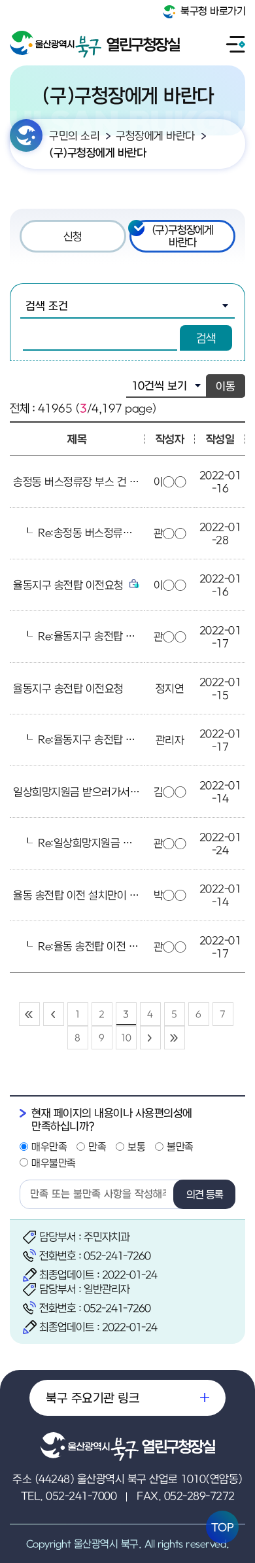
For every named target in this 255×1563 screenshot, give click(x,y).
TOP (222, 1527)
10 (125, 1037)
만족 (97, 1146)
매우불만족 (53, 1162)
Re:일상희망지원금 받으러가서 (105, 842)
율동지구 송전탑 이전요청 (69, 584)
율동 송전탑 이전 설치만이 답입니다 (91, 895)
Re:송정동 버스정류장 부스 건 (103, 532)
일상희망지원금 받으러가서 (73, 791)
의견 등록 (204, 1194)
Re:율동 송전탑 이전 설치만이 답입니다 (124, 946)
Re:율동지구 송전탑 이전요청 (102, 635)
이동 (225, 386)
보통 (136, 1146)
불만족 (180, 1146)
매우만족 (49, 1146)
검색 (206, 338)
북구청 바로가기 (212, 10)
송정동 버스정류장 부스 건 (71, 481)
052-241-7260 (117, 1255)
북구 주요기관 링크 (92, 1397)
